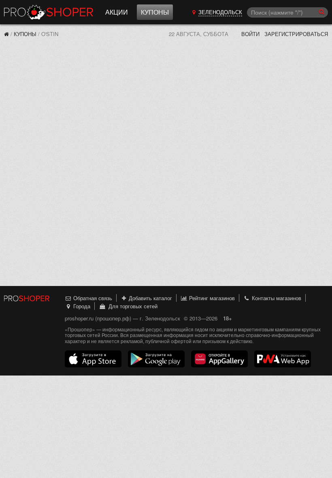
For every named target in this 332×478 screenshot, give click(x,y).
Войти (250, 34)
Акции (116, 12)
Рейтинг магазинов (211, 298)
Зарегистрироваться (296, 34)
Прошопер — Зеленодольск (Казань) (48, 12)
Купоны (155, 12)
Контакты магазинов (275, 298)
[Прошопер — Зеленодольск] (6, 34)
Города (81, 306)
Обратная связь (92, 298)
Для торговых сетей (131, 306)
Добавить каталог (149, 298)
